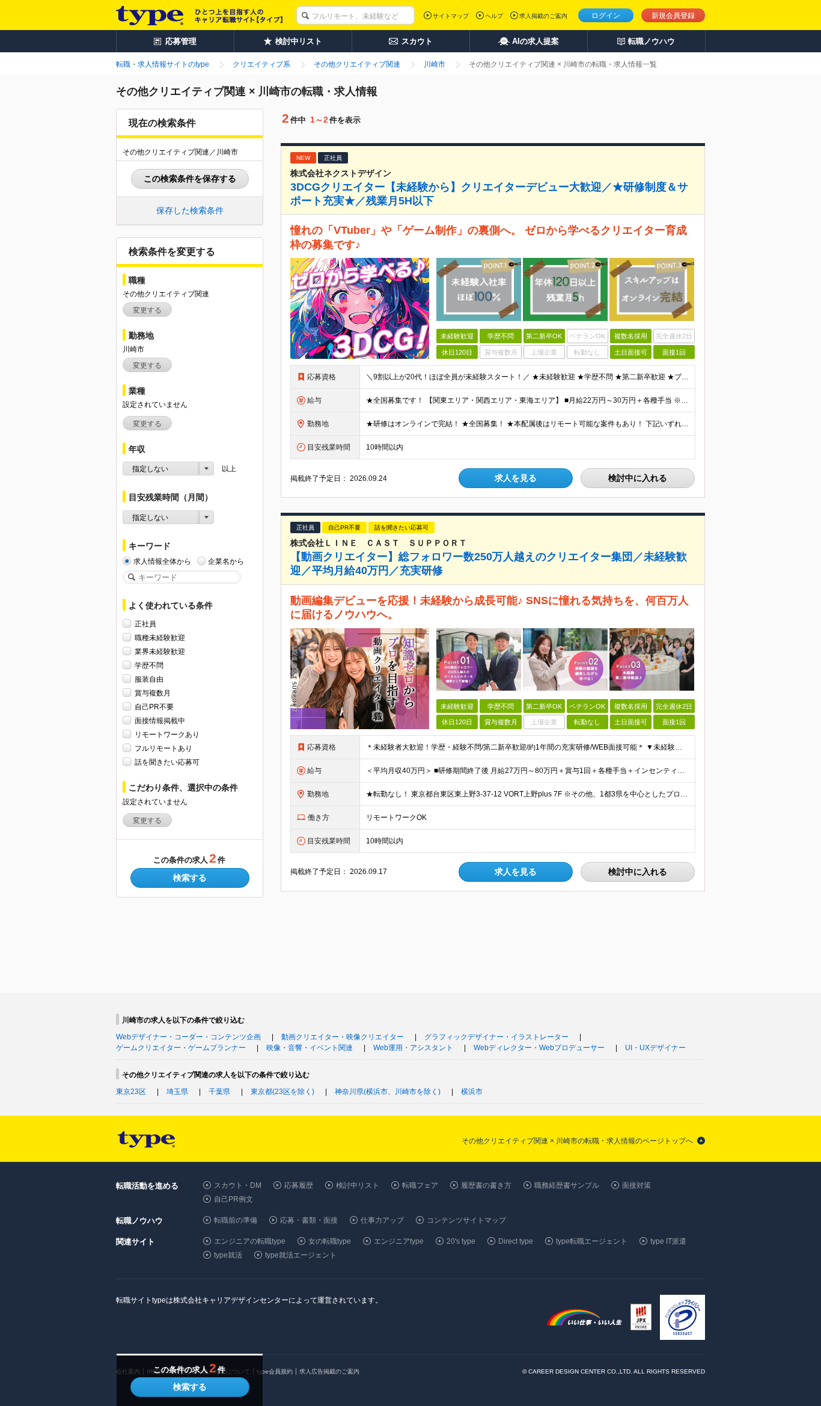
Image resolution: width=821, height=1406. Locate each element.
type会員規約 (275, 1371)
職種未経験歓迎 (160, 638)
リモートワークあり (167, 734)
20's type (461, 1241)
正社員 (145, 624)
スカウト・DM (237, 1185)
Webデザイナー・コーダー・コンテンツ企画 (188, 1037)
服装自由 (149, 679)
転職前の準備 (235, 1220)
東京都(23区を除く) (282, 1091)
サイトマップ (451, 16)
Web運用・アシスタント (413, 1048)
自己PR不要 (154, 707)
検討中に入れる (637, 478)
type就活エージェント (301, 1255)
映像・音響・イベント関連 (309, 1048)
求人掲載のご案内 (543, 16)
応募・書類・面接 (309, 1220)
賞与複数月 (153, 693)
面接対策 (636, 1185)
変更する (147, 310)
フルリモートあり (163, 748)
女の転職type (329, 1241)
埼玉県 (177, 1091)
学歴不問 (149, 665)
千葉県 (219, 1091)
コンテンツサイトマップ (466, 1220)
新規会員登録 (673, 15)
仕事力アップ (382, 1220)
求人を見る (516, 478)
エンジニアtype (399, 1241)
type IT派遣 (668, 1241)
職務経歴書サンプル (566, 1185)
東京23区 (131, 1091)
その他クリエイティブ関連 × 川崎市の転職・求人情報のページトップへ (577, 1141)
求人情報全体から (162, 561)
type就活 (228, 1255)
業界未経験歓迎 (160, 651)
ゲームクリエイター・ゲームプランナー (181, 1048)
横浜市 (472, 1091)
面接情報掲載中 (160, 721)
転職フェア (420, 1185)
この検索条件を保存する (190, 178)
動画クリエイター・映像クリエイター (342, 1037)
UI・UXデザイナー (655, 1048)
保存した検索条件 (190, 210)
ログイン (605, 15)
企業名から (226, 561)
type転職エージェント (591, 1241)
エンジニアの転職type (249, 1241)
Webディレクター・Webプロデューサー (539, 1048)
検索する (190, 877)
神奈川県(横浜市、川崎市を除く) (388, 1091)
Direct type (515, 1241)
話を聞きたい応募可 (167, 762)
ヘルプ (494, 16)
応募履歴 (298, 1185)
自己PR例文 (233, 1199)
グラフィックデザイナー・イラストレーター (496, 1037)
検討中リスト (357, 1185)
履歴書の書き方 (486, 1185)
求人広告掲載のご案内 (329, 1371)
